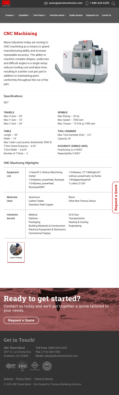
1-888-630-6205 (99, 3)
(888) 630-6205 (57, 347)
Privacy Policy (23, 378)
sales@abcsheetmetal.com (66, 3)
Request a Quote (21, 320)
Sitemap (8, 378)
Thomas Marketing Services (66, 384)
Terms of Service (43, 378)
